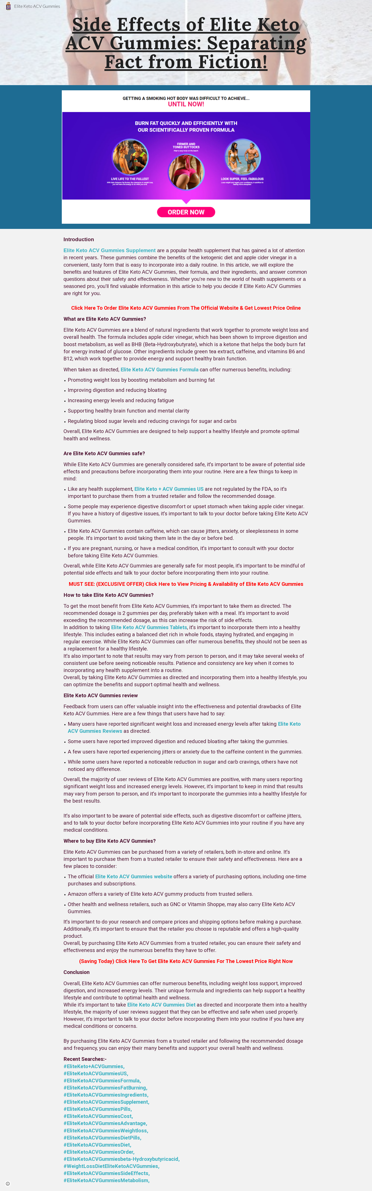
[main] (186, 42)
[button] (8, 1184)
